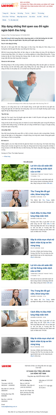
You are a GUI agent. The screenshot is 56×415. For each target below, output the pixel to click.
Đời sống (20, 13)
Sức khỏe (32, 16)
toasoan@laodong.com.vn (9, 406)
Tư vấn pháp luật (13, 20)
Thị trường (41, 13)
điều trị (49, 224)
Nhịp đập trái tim (22, 16)
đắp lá (32, 257)
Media (4, 20)
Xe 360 (39, 16)
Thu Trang (46, 200)
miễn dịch (49, 183)
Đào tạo (13, 13)
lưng (8, 38)
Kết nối (46, 16)
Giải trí (33, 13)
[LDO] (14, 173)
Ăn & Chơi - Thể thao (8, 16)
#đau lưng (7, 156)
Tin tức (27, 13)
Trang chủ (5, 13)
